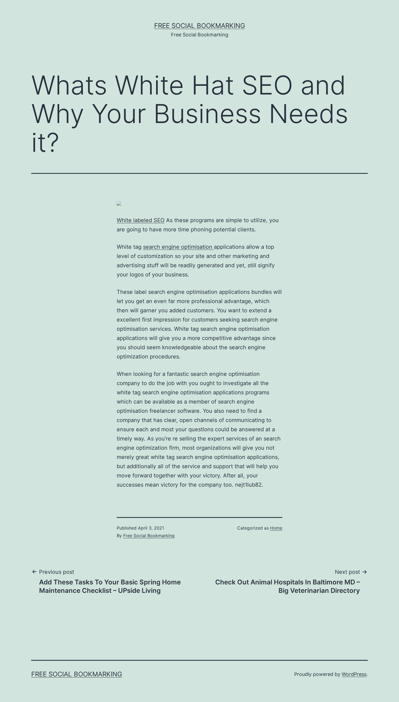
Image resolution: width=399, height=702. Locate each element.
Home (276, 528)
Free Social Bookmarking (199, 26)
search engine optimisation (178, 247)
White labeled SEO (140, 220)
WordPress (354, 674)
